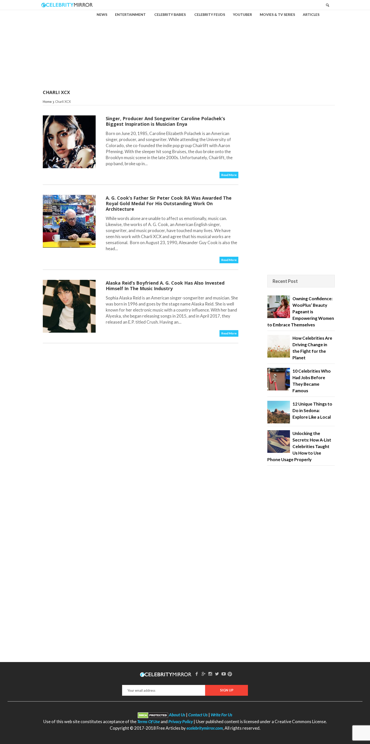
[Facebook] (197, 673)
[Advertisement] (185, 46)
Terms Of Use (148, 721)
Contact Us (198, 714)
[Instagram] (210, 673)
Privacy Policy (180, 721)
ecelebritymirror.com (205, 728)
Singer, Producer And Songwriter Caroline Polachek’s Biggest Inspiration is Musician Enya (165, 121)
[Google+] (203, 673)
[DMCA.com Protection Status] (153, 714)
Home (47, 102)
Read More (229, 175)
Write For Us (221, 714)
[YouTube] (224, 673)
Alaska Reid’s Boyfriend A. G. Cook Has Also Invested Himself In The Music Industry (165, 285)
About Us (177, 714)
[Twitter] (217, 673)
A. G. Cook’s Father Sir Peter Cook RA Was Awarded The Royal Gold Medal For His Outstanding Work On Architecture (169, 203)
